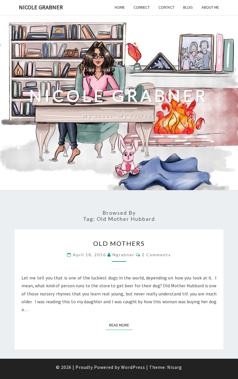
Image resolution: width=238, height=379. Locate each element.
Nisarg (174, 367)
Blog (188, 7)
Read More (121, 325)
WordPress (133, 367)
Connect (142, 7)
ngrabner (123, 254)
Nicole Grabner (41, 7)
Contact (166, 7)
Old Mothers (119, 243)
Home (120, 7)
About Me (210, 7)
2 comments (156, 254)
